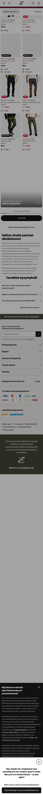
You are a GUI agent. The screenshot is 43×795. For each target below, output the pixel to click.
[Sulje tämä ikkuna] (39, 762)
